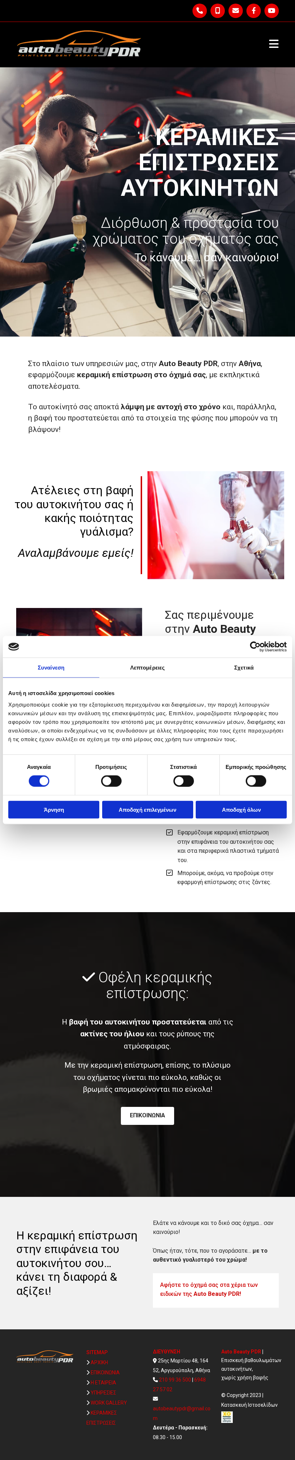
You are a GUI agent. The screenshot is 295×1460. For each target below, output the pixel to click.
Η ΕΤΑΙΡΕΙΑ (103, 1382)
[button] (147, 1116)
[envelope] (235, 11)
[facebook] (253, 11)
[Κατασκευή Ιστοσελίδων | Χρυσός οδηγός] (252, 1417)
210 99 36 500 (175, 1380)
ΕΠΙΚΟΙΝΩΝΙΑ (105, 1372)
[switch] (111, 781)
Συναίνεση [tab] (51, 667)
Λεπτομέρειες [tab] (147, 667)
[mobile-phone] (217, 11)
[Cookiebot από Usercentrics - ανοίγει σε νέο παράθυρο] (255, 646)
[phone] (199, 11)
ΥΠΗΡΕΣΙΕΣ (103, 1393)
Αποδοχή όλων (241, 809)
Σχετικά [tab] (244, 667)
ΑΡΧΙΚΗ (99, 1362)
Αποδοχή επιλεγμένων (147, 809)
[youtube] (271, 11)
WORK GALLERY (109, 1403)
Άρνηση (54, 809)
